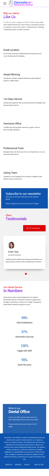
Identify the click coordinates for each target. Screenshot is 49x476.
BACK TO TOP (39, 465)
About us (14, 16)
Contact (26, 465)
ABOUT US (8, 465)
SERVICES (18, 465)
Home (5, 16)
